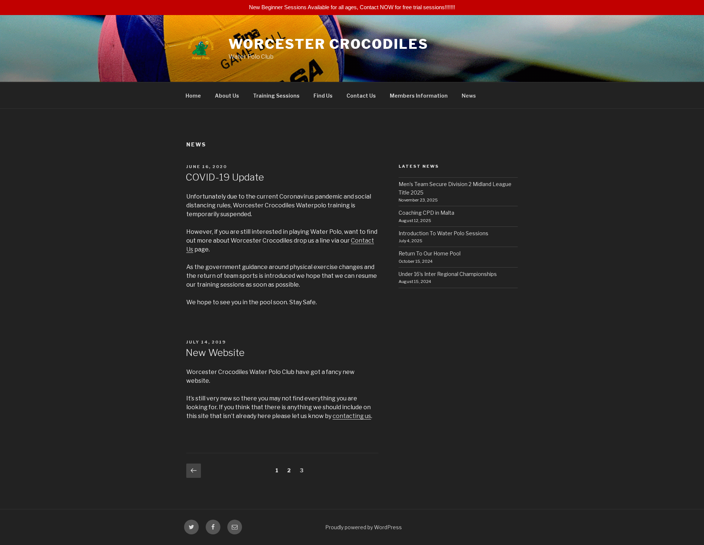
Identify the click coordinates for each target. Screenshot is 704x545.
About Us (227, 95)
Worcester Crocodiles (328, 44)
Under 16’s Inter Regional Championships (448, 274)
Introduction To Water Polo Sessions (443, 233)
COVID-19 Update (225, 177)
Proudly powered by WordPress (363, 527)
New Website (215, 352)
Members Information (419, 95)
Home (193, 95)
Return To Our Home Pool (430, 253)
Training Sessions (276, 95)
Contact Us (361, 95)
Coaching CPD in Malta (426, 213)
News (469, 95)
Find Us (323, 95)
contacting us (352, 416)
